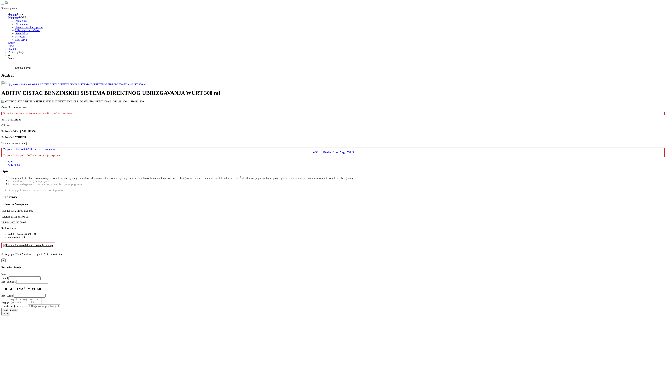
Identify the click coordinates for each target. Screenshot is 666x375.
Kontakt (12, 49)
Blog (11, 45)
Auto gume (21, 20)
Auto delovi (14, 17)
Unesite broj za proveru (14, 306)
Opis (11, 161)
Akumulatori (22, 24)
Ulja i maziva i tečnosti (27, 30)
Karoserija (21, 36)
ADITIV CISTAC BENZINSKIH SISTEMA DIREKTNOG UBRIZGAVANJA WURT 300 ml (92, 84)
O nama (12, 14)
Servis (11, 42)
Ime (3, 274)
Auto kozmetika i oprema (29, 27)
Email (4, 278)
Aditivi (35, 84)
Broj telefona (8, 281)
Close (5, 313)
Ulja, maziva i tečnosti (18, 84)
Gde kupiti (14, 164)
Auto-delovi (21, 33)
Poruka (5, 302)
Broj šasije (7, 295)
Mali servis (21, 39)
